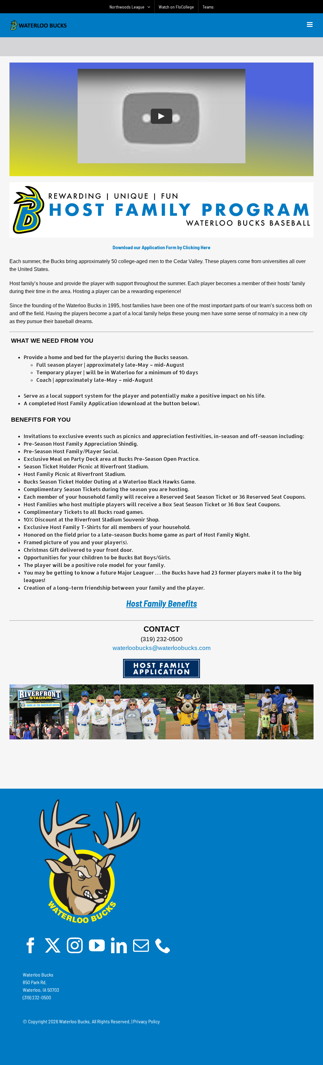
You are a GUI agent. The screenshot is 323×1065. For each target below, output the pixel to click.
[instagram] (75, 945)
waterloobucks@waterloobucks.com (162, 648)
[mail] (141, 945)
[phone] (163, 945)
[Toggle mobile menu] (310, 24)
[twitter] (53, 945)
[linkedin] (119, 945)
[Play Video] (161, 116)
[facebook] (30, 945)
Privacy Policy (146, 1021)
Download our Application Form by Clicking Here (161, 247)
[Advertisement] (161, 766)
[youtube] (97, 945)
